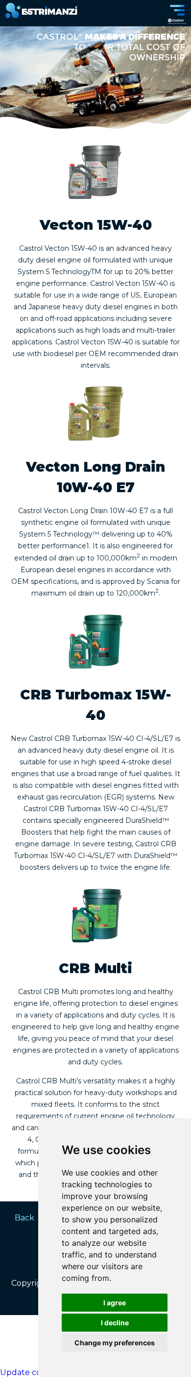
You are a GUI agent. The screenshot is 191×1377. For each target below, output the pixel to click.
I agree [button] (114, 1302)
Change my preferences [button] (114, 1342)
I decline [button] (115, 1322)
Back (24, 1217)
